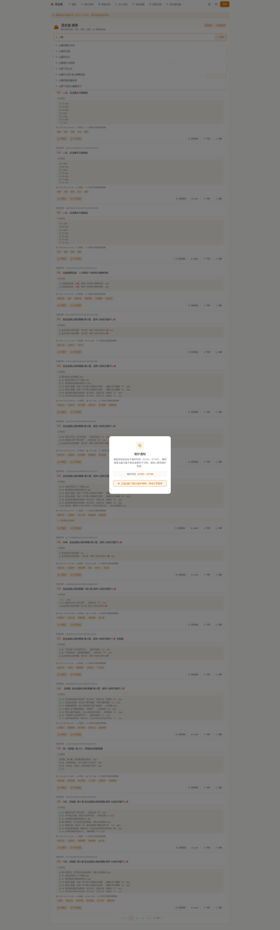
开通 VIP (125, 483)
